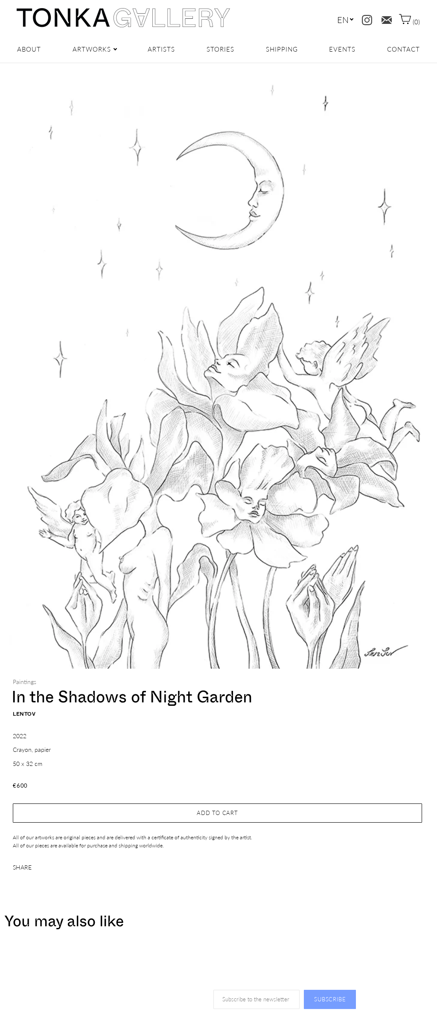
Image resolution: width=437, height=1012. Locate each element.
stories (220, 49)
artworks (92, 49)
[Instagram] (365, 18)
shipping (282, 49)
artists (161, 49)
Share (22, 867)
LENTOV (24, 714)
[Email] (384, 18)
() (415, 22)
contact (403, 49)
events (342, 49)
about (29, 49)
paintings (24, 681)
